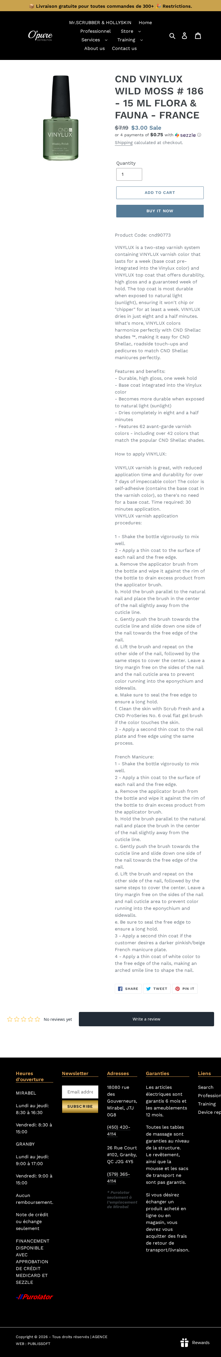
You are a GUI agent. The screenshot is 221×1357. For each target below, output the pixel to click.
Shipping (124, 142)
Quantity (126, 163)
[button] (160, 135)
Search (206, 1087)
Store (127, 31)
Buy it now (160, 211)
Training (126, 39)
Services (90, 39)
